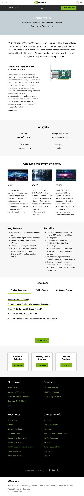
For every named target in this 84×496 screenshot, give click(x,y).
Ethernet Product (51, 388)
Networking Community (17, 438)
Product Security (14, 489)
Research (47, 442)
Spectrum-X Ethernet (16, 392)
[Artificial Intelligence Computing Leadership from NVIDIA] (40, 2)
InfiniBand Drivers (15, 456)
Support (11, 424)
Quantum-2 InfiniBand (17, 401)
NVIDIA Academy (14, 442)
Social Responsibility (52, 447)
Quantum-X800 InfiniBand (19, 396)
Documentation (14, 433)
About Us (47, 420)
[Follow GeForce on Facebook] (49, 470)
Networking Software (52, 396)
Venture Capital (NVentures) (55, 433)
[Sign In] (81, 2)
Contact (26, 489)
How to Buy (12, 420)
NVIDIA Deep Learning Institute (20, 447)
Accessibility (51, 486)
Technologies (49, 451)
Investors (47, 429)
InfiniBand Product (51, 392)
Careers (47, 456)
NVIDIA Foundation (51, 438)
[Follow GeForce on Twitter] (57, 470)
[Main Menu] (2, 2)
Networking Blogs (15, 429)
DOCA (10, 405)
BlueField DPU (13, 388)
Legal (41, 486)
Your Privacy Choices (28, 486)
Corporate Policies (65, 486)
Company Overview (51, 424)
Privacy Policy (13, 486)
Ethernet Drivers (14, 451)
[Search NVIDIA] (6, 2)
